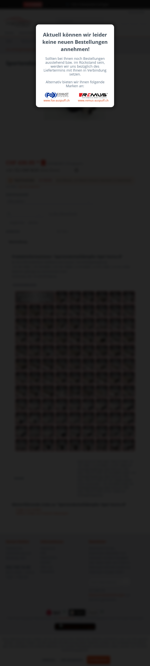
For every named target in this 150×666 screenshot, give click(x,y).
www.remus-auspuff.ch (93, 100)
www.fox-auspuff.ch (57, 100)
